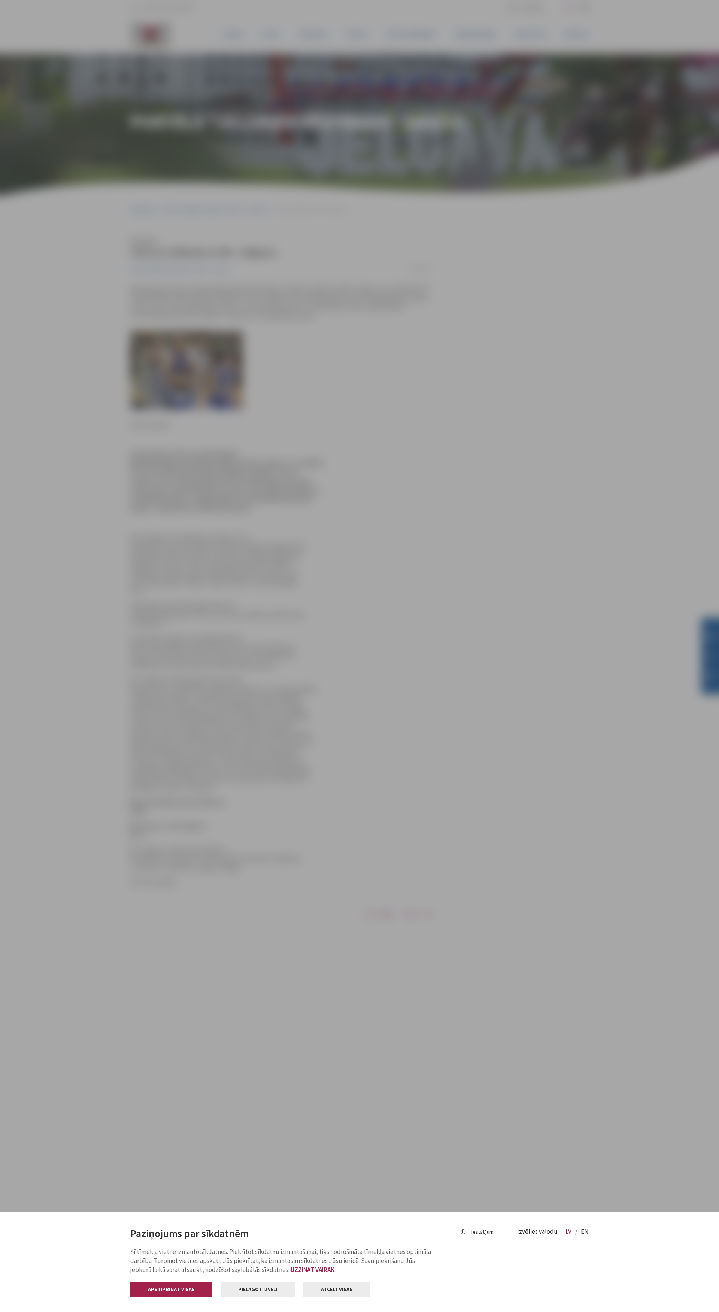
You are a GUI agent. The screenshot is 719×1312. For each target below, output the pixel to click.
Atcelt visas (336, 1289)
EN (585, 1231)
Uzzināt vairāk (312, 1270)
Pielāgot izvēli (257, 1289)
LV (569, 1231)
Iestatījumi (483, 1232)
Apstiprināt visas (171, 1289)
